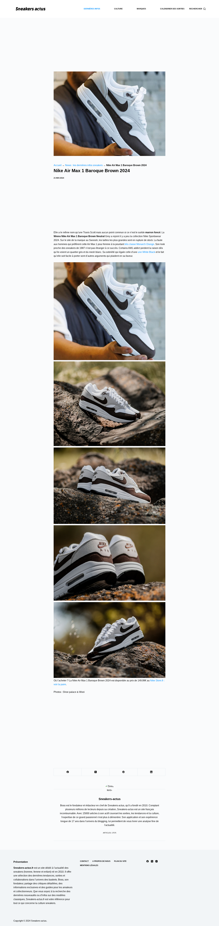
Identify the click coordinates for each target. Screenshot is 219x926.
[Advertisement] (109, 40)
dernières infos (92, 9)
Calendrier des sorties (172, 9)
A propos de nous (101, 861)
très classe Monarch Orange (139, 244)
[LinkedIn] (151, 772)
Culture (118, 9)
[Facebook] (68, 772)
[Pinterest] (124, 772)
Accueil (58, 165)
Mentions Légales (89, 865)
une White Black (146, 252)
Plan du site (120, 861)
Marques (141, 9)
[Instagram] (156, 861)
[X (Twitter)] (96, 772)
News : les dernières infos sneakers (84, 165)
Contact (84, 861)
